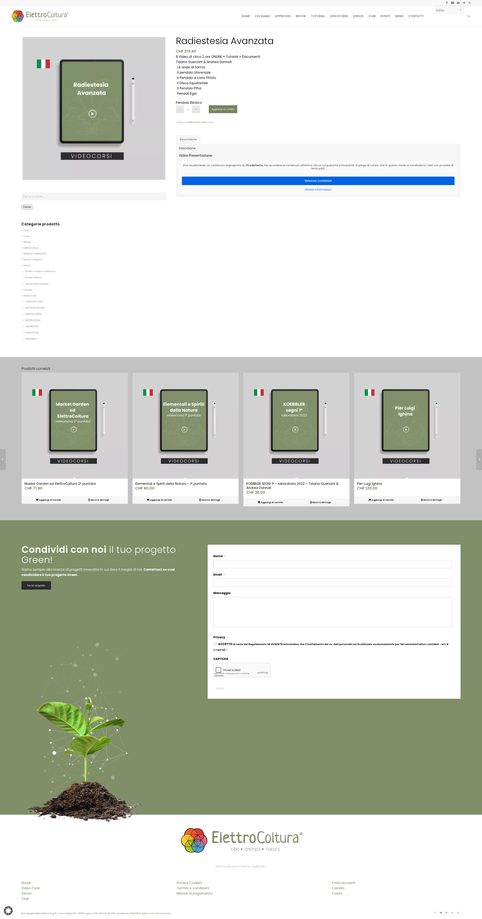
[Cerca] (468, 16)
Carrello (338, 888)
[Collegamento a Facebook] (447, 3)
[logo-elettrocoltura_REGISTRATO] (40, 16)
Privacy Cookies (189, 883)
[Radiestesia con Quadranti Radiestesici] (479, 459)
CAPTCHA (220, 659)
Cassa (337, 893)
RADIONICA (31, 338)
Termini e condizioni (193, 888)
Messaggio (222, 593)
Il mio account (343, 883)
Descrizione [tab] (188, 139)
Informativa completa (242, 649)
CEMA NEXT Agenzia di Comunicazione (150, 913)
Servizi (26, 893)
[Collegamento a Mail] (458, 3)
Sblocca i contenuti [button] (318, 181)
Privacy (220, 637)
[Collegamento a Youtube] (452, 3)
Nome (219, 556)
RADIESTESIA (32, 332)
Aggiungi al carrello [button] (49, 499)
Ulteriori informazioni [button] (318, 189)
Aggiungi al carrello (223, 109)
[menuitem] (245, 16)
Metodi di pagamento (194, 893)
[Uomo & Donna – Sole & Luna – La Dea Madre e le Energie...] (3, 459)
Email (219, 575)
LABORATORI (32, 326)
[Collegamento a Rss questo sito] (469, 3)
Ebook (26, 883)
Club (25, 898)
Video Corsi (207, 122)
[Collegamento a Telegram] (464, 3)
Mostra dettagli (99, 499)
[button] (8, 910)
